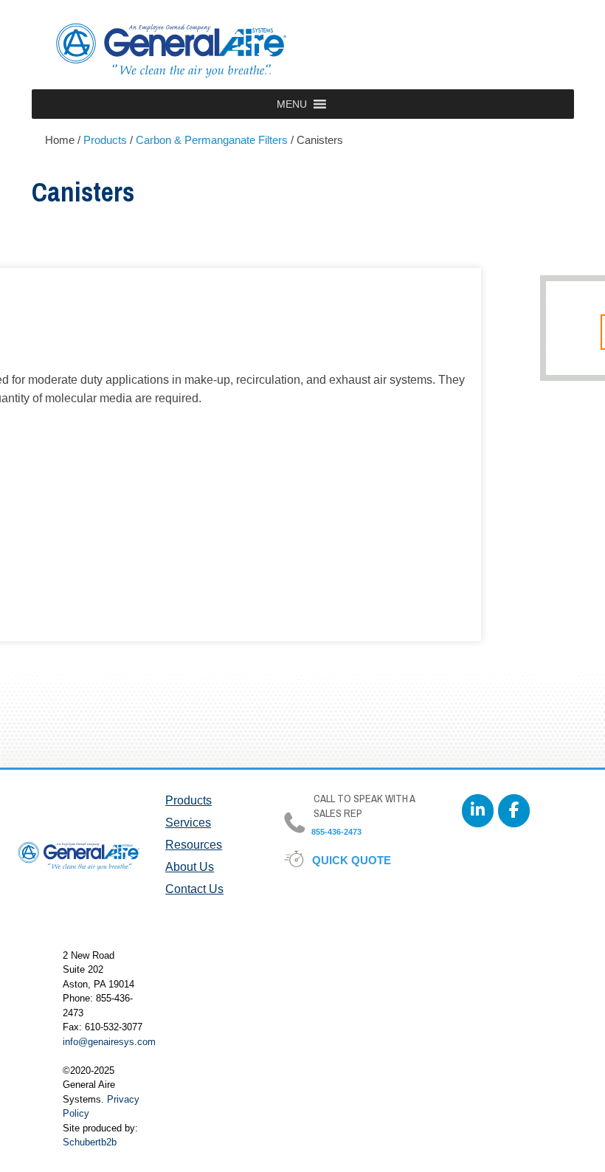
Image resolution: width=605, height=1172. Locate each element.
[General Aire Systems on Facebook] (514, 810)
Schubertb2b (90, 1142)
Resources (193, 844)
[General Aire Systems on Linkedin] (478, 810)
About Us (189, 867)
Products (188, 800)
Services (188, 822)
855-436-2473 (335, 831)
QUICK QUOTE (352, 860)
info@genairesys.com (109, 1041)
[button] (292, 104)
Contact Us (194, 889)
